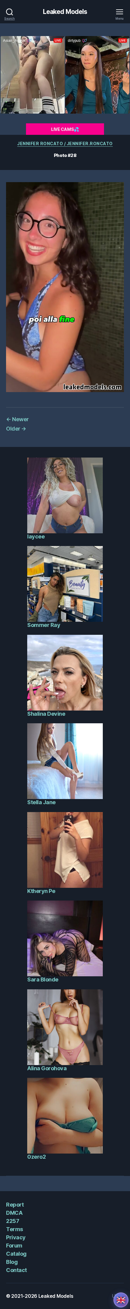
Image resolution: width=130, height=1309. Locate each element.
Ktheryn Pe (41, 891)
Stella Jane (41, 802)
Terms (14, 1229)
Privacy (16, 1237)
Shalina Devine (46, 714)
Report (15, 1204)
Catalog (16, 1254)
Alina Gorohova (47, 1068)
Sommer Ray (43, 625)
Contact (16, 1270)
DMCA (14, 1213)
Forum (14, 1245)
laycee (35, 536)
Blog (12, 1262)
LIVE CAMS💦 (65, 129)
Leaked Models (65, 11)
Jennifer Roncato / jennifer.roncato (65, 143)
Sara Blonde (42, 979)
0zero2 (36, 1157)
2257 (12, 1221)
